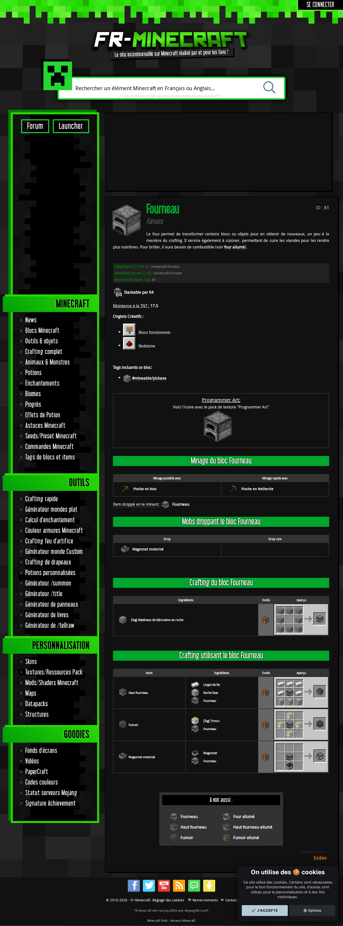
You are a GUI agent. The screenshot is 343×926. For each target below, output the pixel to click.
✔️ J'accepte (265, 910)
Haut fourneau (138, 693)
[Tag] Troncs (211, 721)
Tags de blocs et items (50, 457)
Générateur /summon (48, 583)
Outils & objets (41, 341)
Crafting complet (44, 351)
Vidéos (32, 761)
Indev (320, 857)
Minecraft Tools (157, 920)
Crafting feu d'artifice (49, 541)
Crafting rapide (41, 499)
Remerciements (205, 900)
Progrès (33, 404)
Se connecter (320, 5)
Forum (35, 126)
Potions (33, 373)
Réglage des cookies (168, 900)
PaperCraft (36, 772)
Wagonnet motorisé (148, 549)
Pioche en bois (144, 488)
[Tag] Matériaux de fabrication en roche (157, 620)
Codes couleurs (41, 782)
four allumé (234, 247)
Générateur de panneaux (51, 604)
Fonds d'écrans (41, 750)
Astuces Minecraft (45, 425)
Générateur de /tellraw (49, 625)
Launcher (71, 126)
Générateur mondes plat (51, 509)
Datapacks (36, 704)
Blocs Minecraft (42, 330)
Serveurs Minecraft (182, 920)
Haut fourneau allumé (252, 827)
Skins (31, 661)
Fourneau (180, 504)
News (31, 320)
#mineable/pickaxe (149, 378)
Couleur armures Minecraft (54, 530)
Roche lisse (210, 693)
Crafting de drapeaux (48, 562)
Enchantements (42, 383)
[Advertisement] (55, 213)
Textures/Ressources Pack (54, 672)
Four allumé (244, 816)
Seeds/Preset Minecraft (51, 436)
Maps (30, 693)
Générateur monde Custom (54, 551)
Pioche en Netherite (257, 488)
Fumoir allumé (246, 837)
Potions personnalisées (50, 573)
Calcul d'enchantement (50, 520)
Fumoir (133, 725)
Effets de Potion (42, 415)
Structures (37, 714)
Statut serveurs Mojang (51, 793)
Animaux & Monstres (47, 362)
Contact (231, 900)
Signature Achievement (50, 803)
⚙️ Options (312, 910)
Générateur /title (44, 594)
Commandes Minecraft (49, 446)
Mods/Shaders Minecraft (52, 683)
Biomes (33, 394)
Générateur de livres (47, 615)
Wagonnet (210, 753)
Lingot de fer (211, 685)
